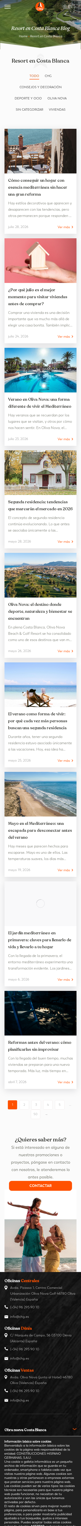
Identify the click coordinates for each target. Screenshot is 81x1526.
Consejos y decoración (41, 87)
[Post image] (40, 151)
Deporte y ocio (28, 98)
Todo (34, 76)
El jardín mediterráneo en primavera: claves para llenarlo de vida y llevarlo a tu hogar (39, 940)
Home (23, 36)
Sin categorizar (29, 110)
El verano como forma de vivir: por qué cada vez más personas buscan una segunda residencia (37, 721)
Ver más (64, 227)
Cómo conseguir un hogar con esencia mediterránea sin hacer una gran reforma (37, 187)
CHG (48, 76)
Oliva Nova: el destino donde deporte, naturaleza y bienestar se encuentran (40, 611)
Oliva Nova (57, 98)
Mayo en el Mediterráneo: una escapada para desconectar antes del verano (40, 830)
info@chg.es (19, 1317)
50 (36, 1114)
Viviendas (57, 110)
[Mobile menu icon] (7, 6)
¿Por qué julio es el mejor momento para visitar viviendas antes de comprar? (37, 297)
